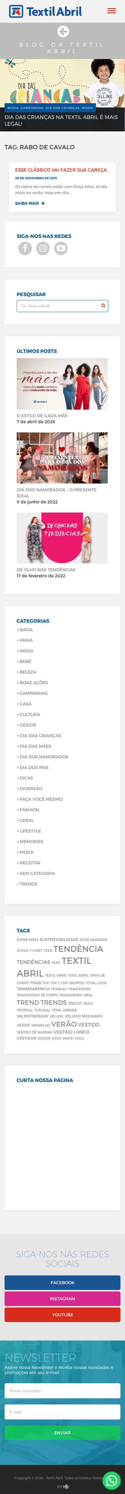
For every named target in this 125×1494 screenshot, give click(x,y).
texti (56, 963)
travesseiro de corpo (37, 995)
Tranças (59, 989)
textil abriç (56, 975)
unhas (69, 1010)
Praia (26, 640)
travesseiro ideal (76, 995)
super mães (28, 940)
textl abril (78, 975)
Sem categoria (37, 873)
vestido (89, 1024)
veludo (56, 1016)
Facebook (63, 1282)
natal (26, 629)
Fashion (29, 809)
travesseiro (79, 989)
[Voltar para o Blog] (62, 34)
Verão (64, 1024)
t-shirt (36, 950)
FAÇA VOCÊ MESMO (41, 799)
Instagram (62, 1298)
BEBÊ (25, 661)
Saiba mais (27, 203)
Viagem (43, 1038)
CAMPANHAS (34, 693)
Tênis (56, 1010)
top (45, 983)
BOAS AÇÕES (34, 682)
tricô (88, 1003)
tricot (75, 1003)
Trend (28, 1002)
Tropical (25, 1010)
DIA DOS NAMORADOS (44, 756)
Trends (28, 883)
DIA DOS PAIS (34, 767)
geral (27, 820)
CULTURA (30, 714)
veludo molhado (84, 1016)
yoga (79, 1038)
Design (28, 724)
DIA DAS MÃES (35, 746)
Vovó (56, 1038)
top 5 (55, 983)
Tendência (78, 948)
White (67, 1038)
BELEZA (28, 671)
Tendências (33, 962)
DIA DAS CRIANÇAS (40, 735)
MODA (26, 852)
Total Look (96, 983)
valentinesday (33, 1016)
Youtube (62, 1314)
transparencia (33, 988)
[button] (112, 1481)
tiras (35, 982)
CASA (26, 703)
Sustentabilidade (59, 939)
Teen (48, 950)
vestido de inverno (34, 1032)
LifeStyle (30, 830)
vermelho (40, 1025)
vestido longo (72, 1031)
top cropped (73, 983)
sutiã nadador (93, 940)
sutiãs (23, 950)
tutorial (42, 1010)
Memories (31, 841)
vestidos (26, 1038)
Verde (23, 1025)
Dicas (26, 777)
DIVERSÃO (31, 788)
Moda (26, 650)
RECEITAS (30, 862)
